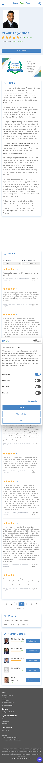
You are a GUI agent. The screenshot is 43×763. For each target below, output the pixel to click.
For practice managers (7, 705)
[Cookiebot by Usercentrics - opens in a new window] (32, 340)
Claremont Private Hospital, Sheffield (16, 621)
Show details (32, 401)
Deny (21, 420)
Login (3, 719)
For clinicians (5, 700)
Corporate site (5, 723)
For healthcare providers (8, 702)
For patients (5, 698)
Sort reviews (7, 260)
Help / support (5, 721)
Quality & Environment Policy (9, 737)
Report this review (35, 279)
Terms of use (5, 733)
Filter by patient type (28, 260)
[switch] (38, 380)
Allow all (21, 407)
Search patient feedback (8, 712)
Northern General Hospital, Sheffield (15, 625)
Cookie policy (5, 735)
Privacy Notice (5, 730)
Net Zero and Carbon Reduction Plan (11, 740)
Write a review (21, 50)
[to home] (21, 3)
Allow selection (21, 414)
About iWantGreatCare (7, 695)
